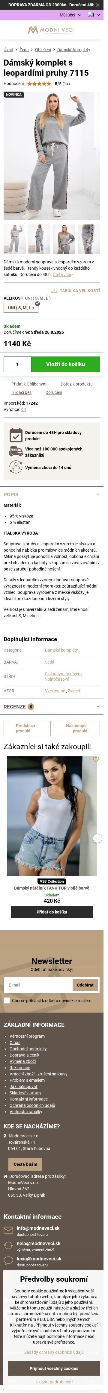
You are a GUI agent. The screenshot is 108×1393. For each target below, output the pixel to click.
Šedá (49, 662)
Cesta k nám (25, 1164)
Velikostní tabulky (26, 1111)
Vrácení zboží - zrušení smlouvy (39, 1074)
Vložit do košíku (65, 364)
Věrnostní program (27, 1036)
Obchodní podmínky (28, 1048)
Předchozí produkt (25, 728)
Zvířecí (74, 690)
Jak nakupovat (24, 1086)
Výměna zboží (23, 1061)
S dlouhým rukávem (63, 673)
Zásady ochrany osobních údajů (54, 1352)
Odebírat (85, 985)
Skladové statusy (25, 1092)
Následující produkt (77, 728)
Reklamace (20, 1067)
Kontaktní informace (29, 1099)
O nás (15, 1042)
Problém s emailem (27, 1080)
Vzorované (55, 690)
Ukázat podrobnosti (54, 1382)
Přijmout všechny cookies (54, 1368)
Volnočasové (57, 679)
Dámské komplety (61, 650)
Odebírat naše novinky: (52, 969)
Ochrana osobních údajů (32, 1105)
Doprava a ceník (24, 1055)
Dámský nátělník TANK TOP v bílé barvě (51, 888)
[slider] (39, 83)
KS (23, 409)
